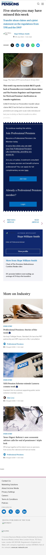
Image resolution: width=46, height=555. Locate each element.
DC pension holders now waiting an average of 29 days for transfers (20, 275)
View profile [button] (23, 251)
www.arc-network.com (19, 547)
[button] (38, 4)
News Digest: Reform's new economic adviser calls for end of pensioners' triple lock (22, 440)
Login (23, 204)
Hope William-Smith (21, 34)
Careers (5, 495)
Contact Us (6, 480)
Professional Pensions (15, 344)
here (26, 170)
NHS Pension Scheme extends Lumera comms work (21, 385)
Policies (5, 503)
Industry (7, 326)
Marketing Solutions (10, 484)
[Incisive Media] (5, 531)
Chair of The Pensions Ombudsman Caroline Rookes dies (20, 265)
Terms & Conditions (10, 499)
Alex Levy (10, 398)
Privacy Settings (8, 491)
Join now (23, 178)
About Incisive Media (10, 488)
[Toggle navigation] (42, 4)
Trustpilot (2, 469)
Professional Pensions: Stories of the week (20, 331)
